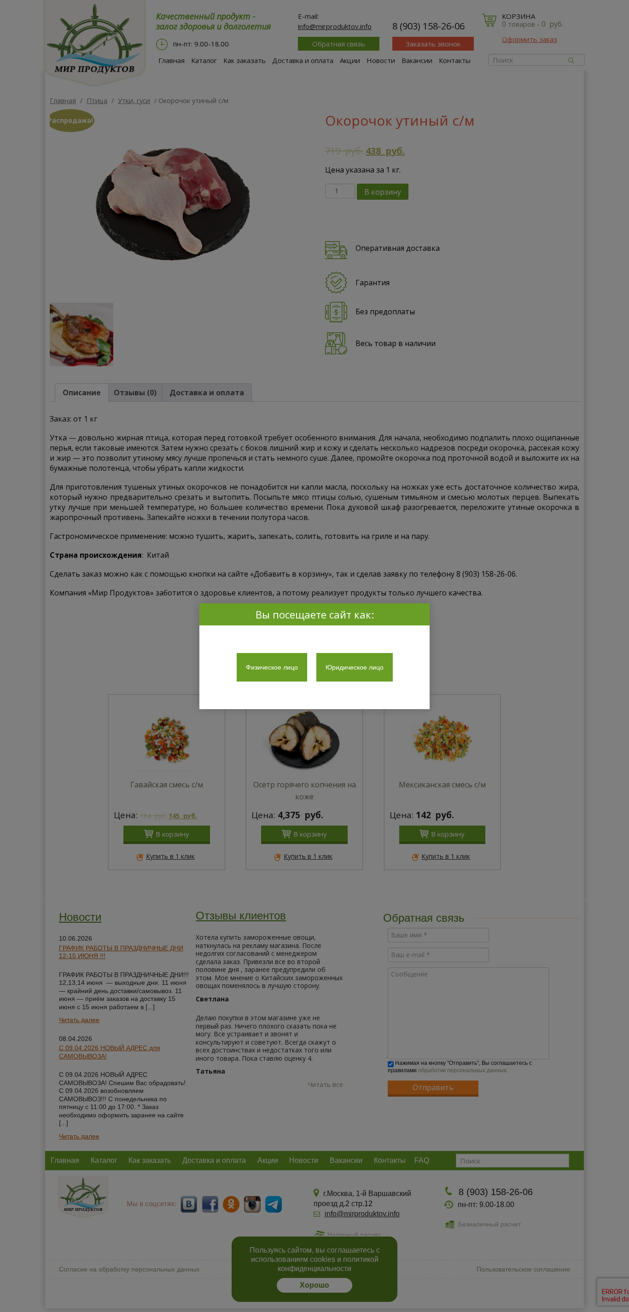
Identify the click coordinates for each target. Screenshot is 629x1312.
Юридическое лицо (355, 667)
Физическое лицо (272, 667)
